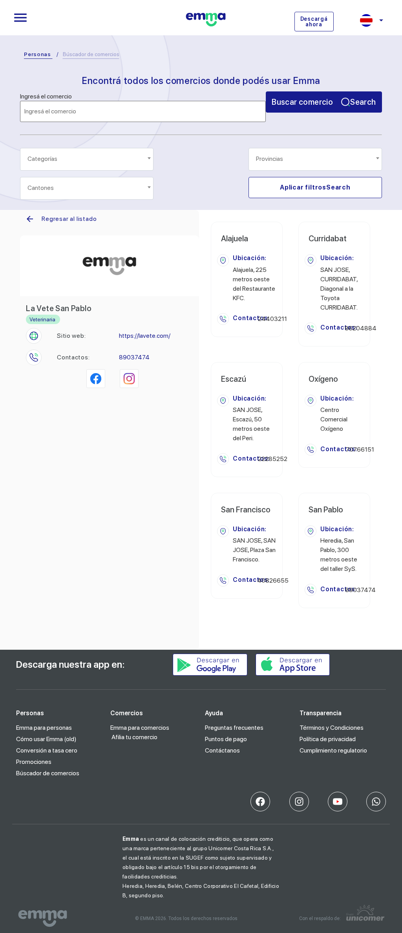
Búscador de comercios (47, 773)
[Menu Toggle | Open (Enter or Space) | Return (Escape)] (20, 17)
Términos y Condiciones (332, 727)
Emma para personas (44, 727)
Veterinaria (42, 319)
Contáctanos (222, 750)
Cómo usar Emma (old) (46, 739)
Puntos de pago (226, 739)
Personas (37, 54)
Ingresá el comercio (46, 96)
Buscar (324, 102)
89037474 (134, 357)
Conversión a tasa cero (46, 750)
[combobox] (86, 159)
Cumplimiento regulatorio (333, 750)
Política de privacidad (328, 739)
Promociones (33, 761)
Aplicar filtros (315, 187)
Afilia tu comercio (134, 737)
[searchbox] (87, 159)
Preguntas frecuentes (234, 727)
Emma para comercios (139, 727)
